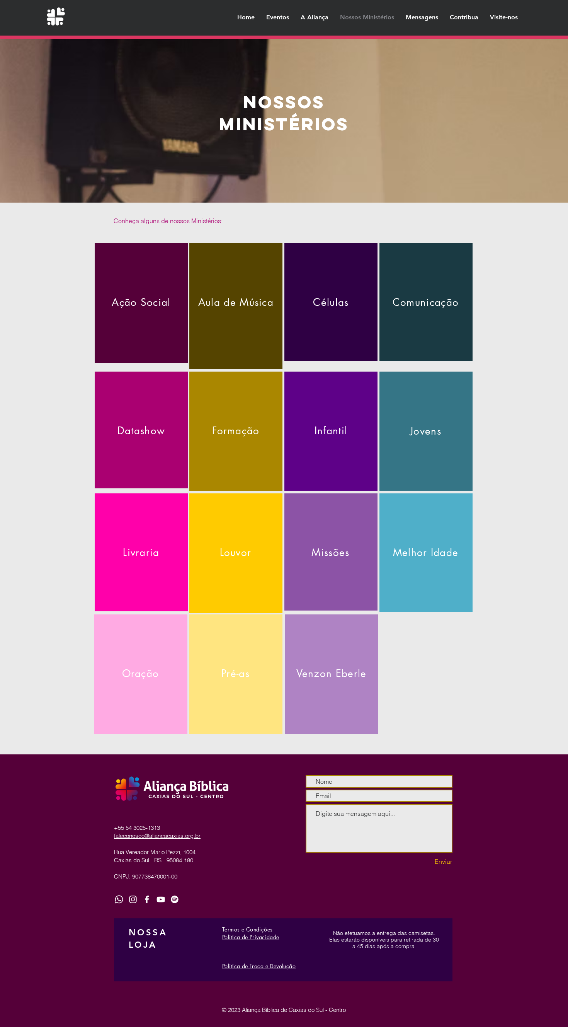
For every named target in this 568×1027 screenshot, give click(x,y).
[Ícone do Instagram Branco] (133, 899)
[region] (141, 303)
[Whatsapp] (119, 899)
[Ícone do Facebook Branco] (147, 899)
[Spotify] (175, 899)
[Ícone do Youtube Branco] (161, 899)
